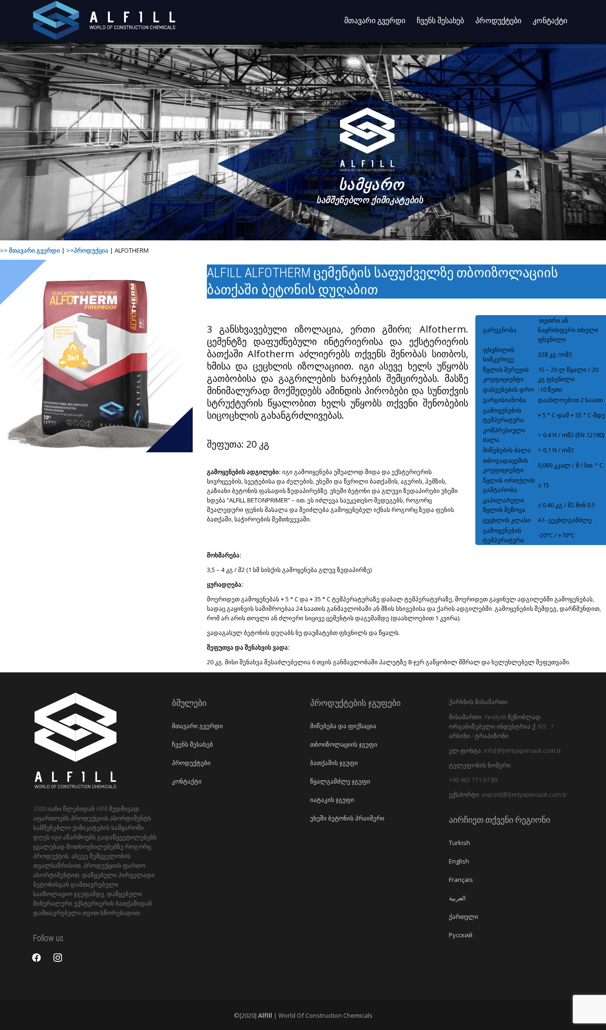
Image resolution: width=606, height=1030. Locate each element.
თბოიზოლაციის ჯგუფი (343, 744)
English (459, 861)
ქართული (463, 916)
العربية (457, 898)
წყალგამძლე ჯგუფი (340, 781)
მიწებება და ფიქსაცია (343, 726)
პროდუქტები (498, 20)
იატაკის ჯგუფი (332, 799)
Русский (460, 935)
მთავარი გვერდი (374, 20)
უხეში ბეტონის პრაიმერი (347, 818)
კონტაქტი (550, 20)
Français (461, 879)
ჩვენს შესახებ (440, 20)
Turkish (459, 842)
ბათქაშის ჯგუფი (334, 762)
